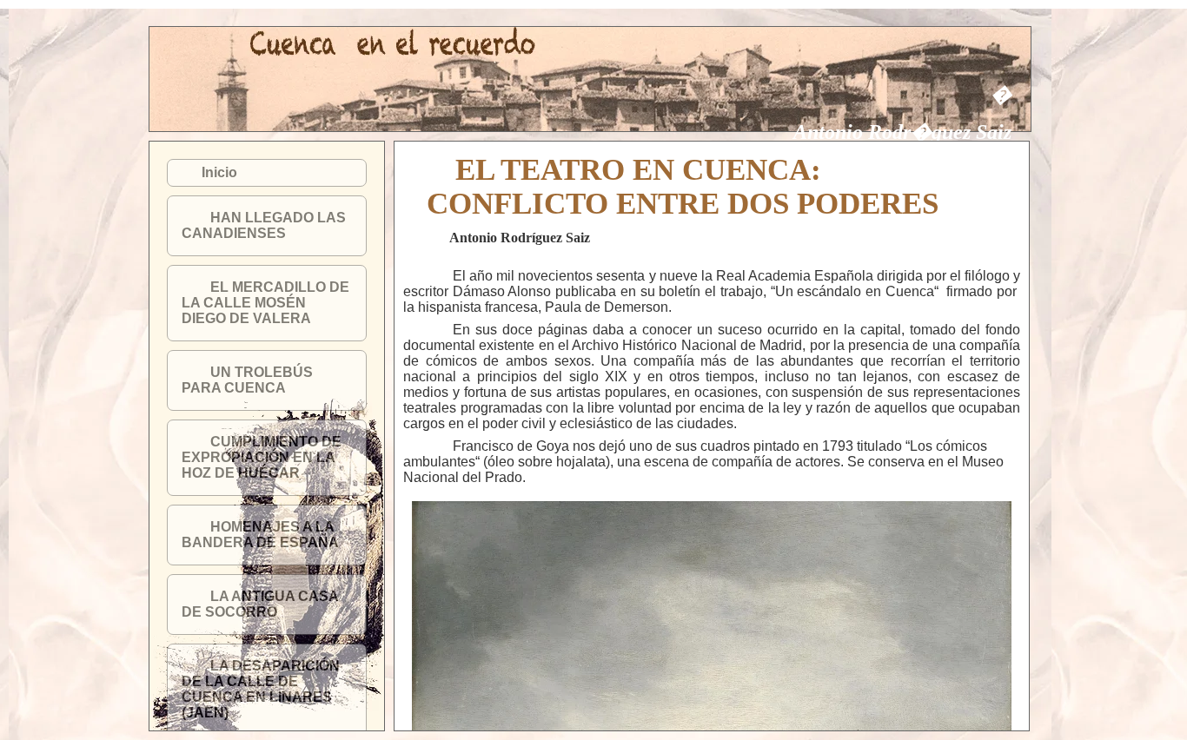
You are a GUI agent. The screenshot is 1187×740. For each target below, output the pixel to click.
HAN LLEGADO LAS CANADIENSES (264, 225)
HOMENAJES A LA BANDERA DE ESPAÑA (260, 534)
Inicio (219, 172)
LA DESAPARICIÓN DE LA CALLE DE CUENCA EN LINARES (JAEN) (261, 689)
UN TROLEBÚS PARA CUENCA (247, 380)
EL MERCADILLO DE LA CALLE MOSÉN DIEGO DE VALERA (265, 303)
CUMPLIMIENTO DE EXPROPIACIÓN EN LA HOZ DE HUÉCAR (262, 457)
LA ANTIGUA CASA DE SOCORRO (260, 604)
